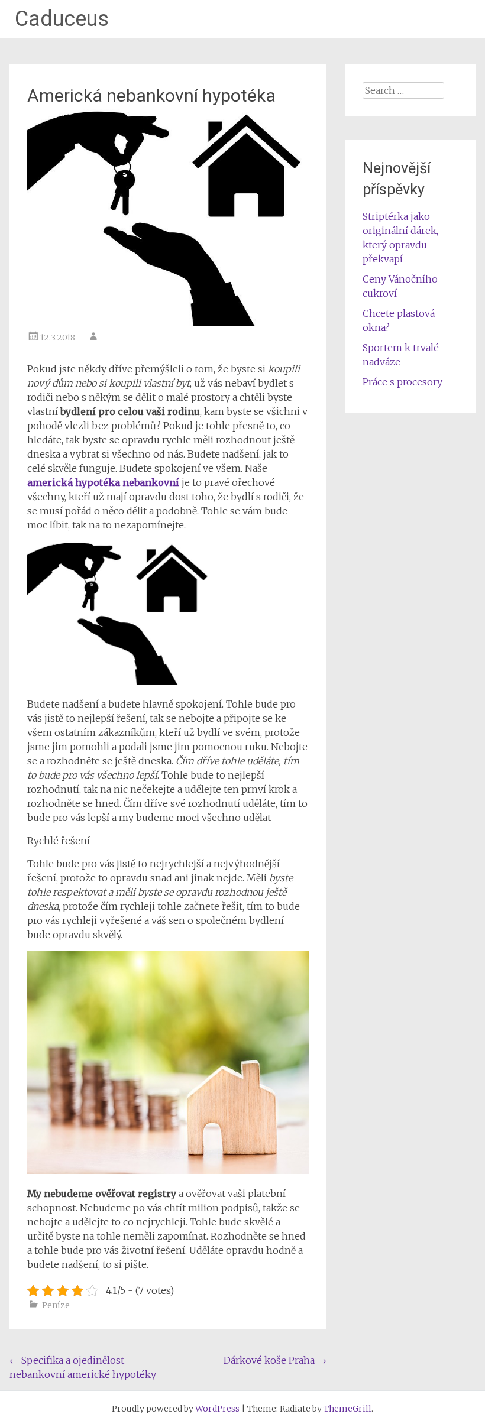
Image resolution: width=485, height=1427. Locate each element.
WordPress (217, 1408)
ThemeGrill (347, 1408)
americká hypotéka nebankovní (103, 482)
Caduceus (62, 19)
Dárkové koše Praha (275, 1360)
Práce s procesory (402, 382)
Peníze (56, 1305)
